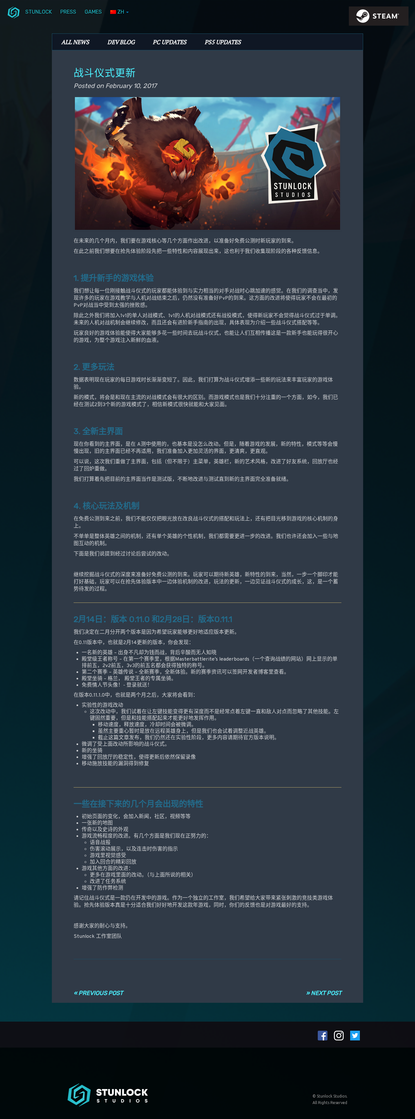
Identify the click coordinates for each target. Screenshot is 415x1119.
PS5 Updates (223, 42)
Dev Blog (121, 42)
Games (93, 12)
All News (75, 42)
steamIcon (378, 18)
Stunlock (38, 12)
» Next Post (323, 993)
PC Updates (169, 42)
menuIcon (13, 12)
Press (68, 12)
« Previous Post (98, 993)
